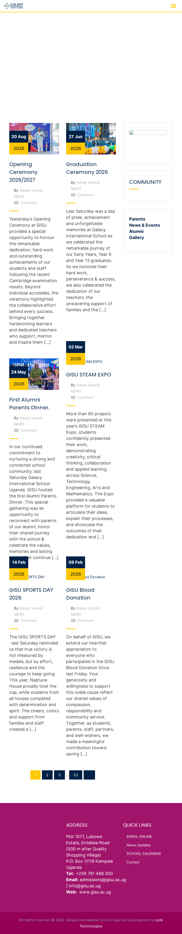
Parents (137, 219)
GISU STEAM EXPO (88, 374)
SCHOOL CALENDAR (144, 853)
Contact (133, 862)
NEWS (19, 196)
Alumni (136, 231)
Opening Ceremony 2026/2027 (23, 172)
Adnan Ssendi (31, 190)
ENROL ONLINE (139, 836)
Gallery (136, 237)
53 (75, 775)
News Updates (139, 845)
